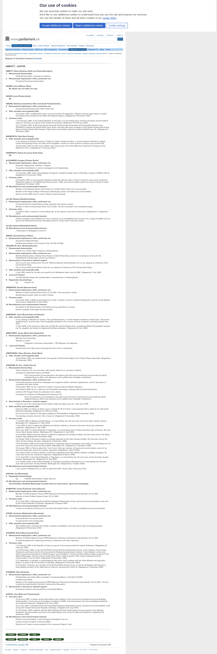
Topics (108, 49)
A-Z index (8, 649)
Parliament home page (20, 53)
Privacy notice (74, 649)
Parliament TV (93, 49)
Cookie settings (116, 25)
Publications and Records (52, 53)
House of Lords (27, 49)
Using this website (55, 649)
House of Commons (13, 49)
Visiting (81, 46)
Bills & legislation (50, 49)
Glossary (15, 649)
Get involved (72, 46)
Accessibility (90, 35)
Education (90, 46)
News (102, 49)
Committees (63, 49)
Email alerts (100, 35)
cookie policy (109, 18)
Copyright (66, 649)
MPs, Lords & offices (41, 46)
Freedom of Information (36, 649)
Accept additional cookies (56, 25)
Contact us (119, 35)
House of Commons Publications (71, 53)
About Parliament (58, 46)
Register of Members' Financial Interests (95, 53)
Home (8, 46)
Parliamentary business (22, 46)
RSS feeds (110, 35)
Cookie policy (83, 649)
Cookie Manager (93, 649)
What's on (38, 49)
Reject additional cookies (89, 25)
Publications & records (77, 49)
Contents (38, 58)
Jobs (46, 649)
